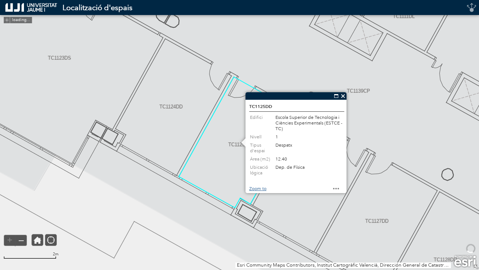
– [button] (21, 240)
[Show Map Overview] (476, 267)
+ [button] (9, 240)
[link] (29, 7)
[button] (37, 240)
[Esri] (465, 261)
